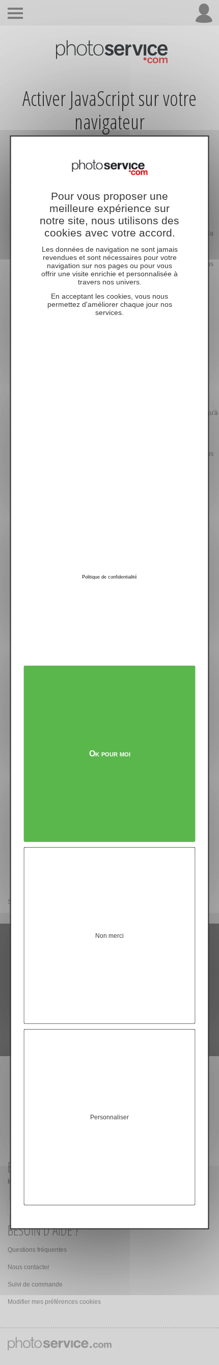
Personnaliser (109, 1117)
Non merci (109, 935)
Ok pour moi (109, 753)
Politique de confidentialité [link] (109, 577)
